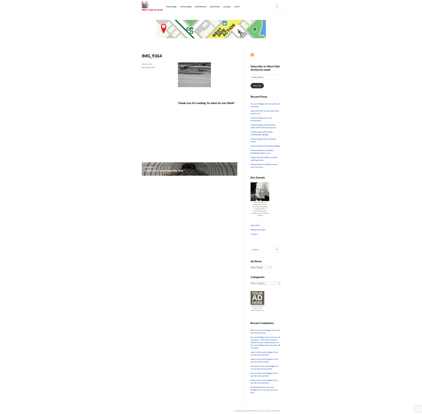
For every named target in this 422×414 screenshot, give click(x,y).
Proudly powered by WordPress (246, 411)
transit (237, 6)
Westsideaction (148, 67)
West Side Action (152, 10)
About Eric (255, 225)
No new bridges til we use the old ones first (264, 390)
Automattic (276, 411)
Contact (254, 234)
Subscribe (257, 86)
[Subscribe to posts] (252, 54)
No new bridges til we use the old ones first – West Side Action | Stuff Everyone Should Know (265, 340)
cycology (227, 6)
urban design (171, 6)
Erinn (253, 373)
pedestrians (215, 6)
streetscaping (185, 6)
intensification (200, 6)
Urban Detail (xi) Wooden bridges (265, 146)
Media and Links (258, 230)
